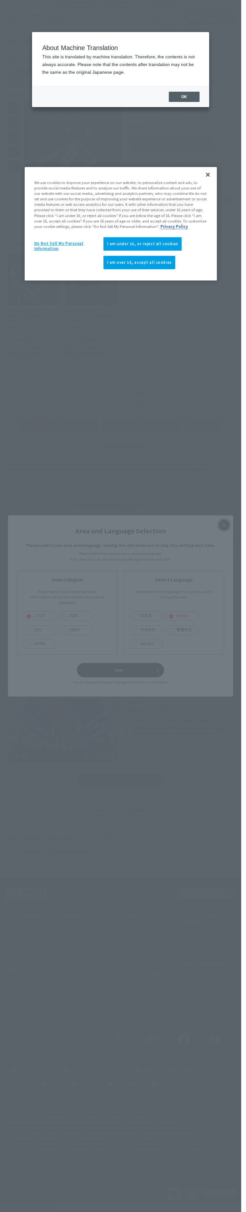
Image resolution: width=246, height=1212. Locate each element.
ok (184, 97)
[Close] (208, 175)
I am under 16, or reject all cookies (142, 243)
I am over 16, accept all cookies (139, 262)
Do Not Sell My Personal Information (59, 246)
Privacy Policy (174, 226)
